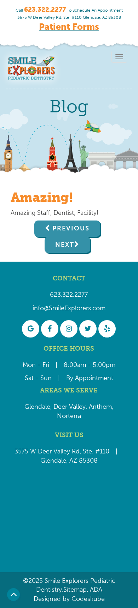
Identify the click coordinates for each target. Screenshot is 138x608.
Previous (71, 228)
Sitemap (75, 589)
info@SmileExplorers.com (69, 308)
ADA (95, 589)
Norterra (69, 416)
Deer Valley (69, 407)
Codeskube (88, 599)
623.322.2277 (69, 295)
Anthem (100, 407)
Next (64, 245)
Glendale (37, 407)
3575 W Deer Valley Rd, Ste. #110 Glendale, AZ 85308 (69, 17)
